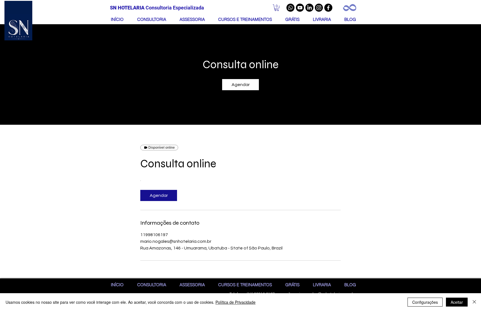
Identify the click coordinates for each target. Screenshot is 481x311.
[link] (240, 84)
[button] (277, 7)
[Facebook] (328, 8)
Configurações (425, 302)
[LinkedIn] (309, 8)
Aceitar (457, 302)
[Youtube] (300, 8)
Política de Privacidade (235, 302)
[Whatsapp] (290, 8)
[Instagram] (319, 8)
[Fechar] (474, 302)
